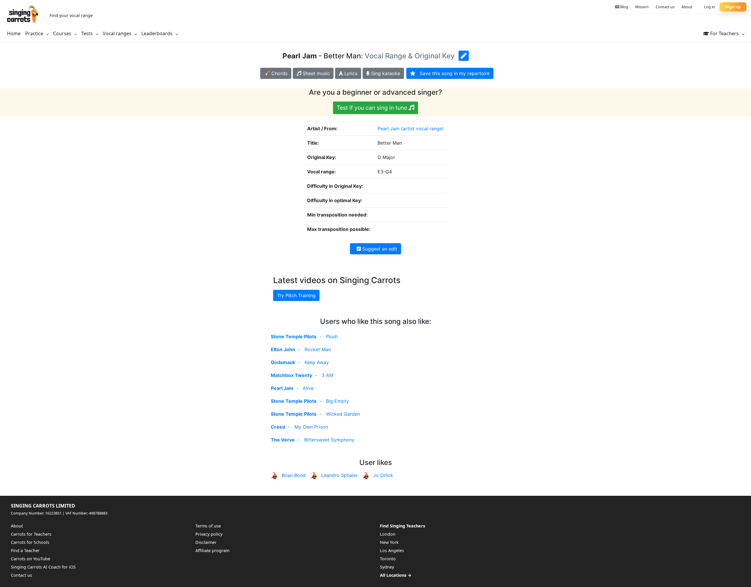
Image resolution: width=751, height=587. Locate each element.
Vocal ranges (118, 33)
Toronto (388, 558)
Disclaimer (205, 542)
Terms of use (208, 526)
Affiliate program (212, 550)
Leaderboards (157, 33)
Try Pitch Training (296, 295)
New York (389, 542)
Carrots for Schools (30, 542)
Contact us (665, 6)
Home (14, 33)
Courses (62, 33)
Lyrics (350, 73)
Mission (642, 6)
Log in (709, 6)
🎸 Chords (275, 73)
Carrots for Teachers (31, 534)
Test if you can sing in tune (373, 107)
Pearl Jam (389, 128)
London (387, 534)
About (686, 6)
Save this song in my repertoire (452, 73)
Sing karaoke (385, 73)
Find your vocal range (71, 15)
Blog (623, 6)
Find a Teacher (25, 550)
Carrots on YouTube (30, 558)
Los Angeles (392, 550)
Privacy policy (208, 534)
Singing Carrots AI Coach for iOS (43, 567)
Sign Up (733, 7)
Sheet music (315, 73)
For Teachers (724, 33)
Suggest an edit (379, 249)
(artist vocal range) (422, 128)
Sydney (387, 567)
